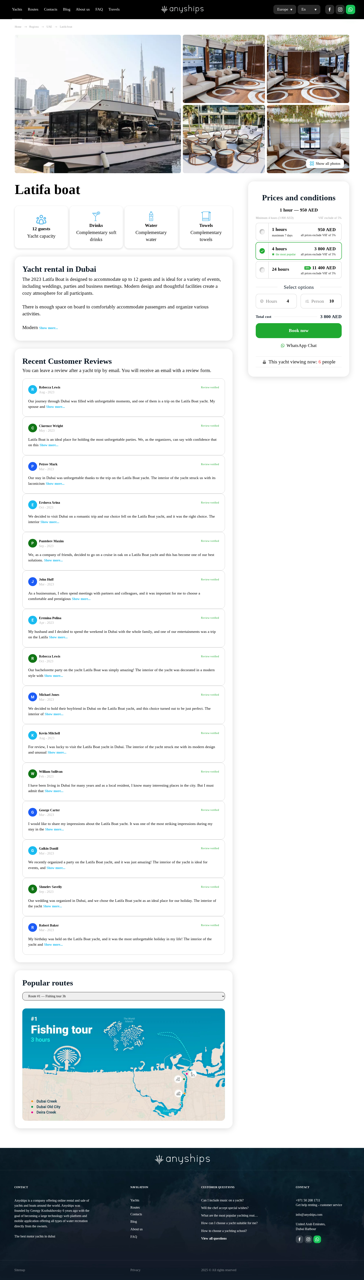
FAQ (99, 9)
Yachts (17, 9)
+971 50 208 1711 (308, 1200)
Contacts (50, 9)
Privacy (135, 1270)
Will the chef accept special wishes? (225, 1208)
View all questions (214, 1238)
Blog (66, 9)
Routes (33, 9)
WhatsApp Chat (301, 345)
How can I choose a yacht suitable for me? (229, 1223)
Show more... (48, 328)
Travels (114, 9)
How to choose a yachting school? (224, 1231)
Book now (299, 330)
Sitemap (19, 1270)
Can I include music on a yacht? (222, 1200)
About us (83, 9)
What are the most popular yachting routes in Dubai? (236, 1215)
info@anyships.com (309, 1215)
